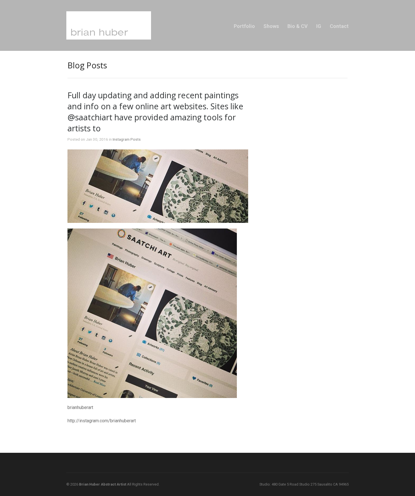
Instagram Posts (127, 139)
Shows (271, 26)
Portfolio (244, 26)
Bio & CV (297, 26)
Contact (339, 26)
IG (318, 26)
